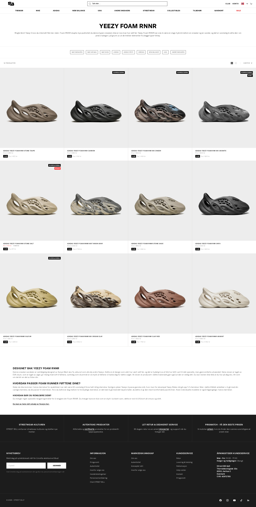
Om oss (93, 458)
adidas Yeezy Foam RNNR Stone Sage (147, 243)
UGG (100, 11)
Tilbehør (197, 11)
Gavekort (219, 11)
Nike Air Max (92, 52)
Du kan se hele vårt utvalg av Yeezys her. (31, 404)
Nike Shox (105, 52)
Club (227, 4)
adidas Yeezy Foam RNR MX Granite (210, 151)
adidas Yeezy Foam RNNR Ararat (209, 336)
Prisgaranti (94, 462)
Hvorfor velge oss (97, 470)
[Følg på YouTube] (234, 500)
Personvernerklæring (98, 478)
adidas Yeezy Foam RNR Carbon (81, 151)
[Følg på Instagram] (227, 500)
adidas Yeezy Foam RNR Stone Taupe (19, 151)
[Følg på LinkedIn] (248, 500)
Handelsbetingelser (98, 474)
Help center (181, 470)
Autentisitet (94, 466)
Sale (238, 11)
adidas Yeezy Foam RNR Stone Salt (18, 243)
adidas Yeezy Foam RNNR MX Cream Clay (84, 336)
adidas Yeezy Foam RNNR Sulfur (17, 336)
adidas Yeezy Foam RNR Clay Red (145, 336)
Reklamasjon (181, 466)
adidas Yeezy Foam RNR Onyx (208, 243)
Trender (19, 11)
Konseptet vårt (137, 466)
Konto (236, 4)
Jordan (141, 52)
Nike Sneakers (77, 52)
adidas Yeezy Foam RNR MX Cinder (146, 151)
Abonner (57, 466)
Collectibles (173, 11)
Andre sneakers (122, 11)
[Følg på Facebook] (220, 500)
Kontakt (179, 474)
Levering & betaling (184, 462)
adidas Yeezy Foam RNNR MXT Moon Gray (85, 243)
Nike (38, 11)
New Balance (78, 11)
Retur (178, 458)
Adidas (56, 11)
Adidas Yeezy (128, 52)
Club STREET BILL (97, 482)
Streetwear (149, 11)
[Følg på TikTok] (241, 500)
